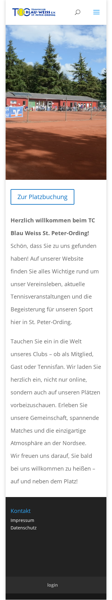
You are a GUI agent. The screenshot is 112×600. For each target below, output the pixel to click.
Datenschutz (24, 528)
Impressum (22, 520)
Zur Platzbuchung (42, 197)
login (52, 585)
